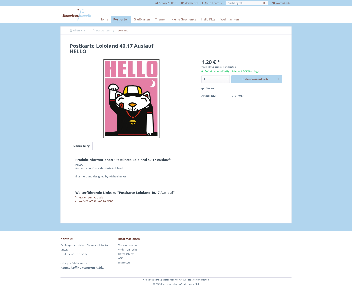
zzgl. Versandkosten (225, 66)
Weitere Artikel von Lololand (96, 201)
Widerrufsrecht (127, 249)
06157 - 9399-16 (73, 254)
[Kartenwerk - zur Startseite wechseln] (76, 14)
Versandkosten (127, 245)
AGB (120, 258)
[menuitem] (166, 3)
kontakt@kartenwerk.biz (82, 267)
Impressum (125, 262)
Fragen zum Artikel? (91, 197)
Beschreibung (81, 146)
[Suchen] (264, 3)
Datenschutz (126, 254)
